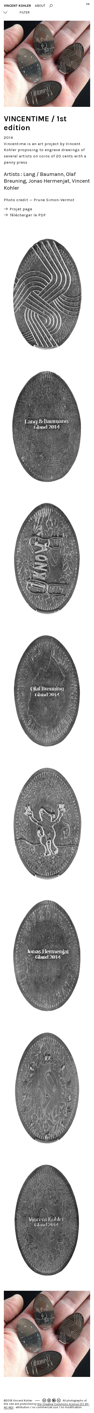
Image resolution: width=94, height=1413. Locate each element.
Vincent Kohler (17, 6)
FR (88, 4)
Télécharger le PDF (28, 215)
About (40, 6)
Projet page (21, 209)
